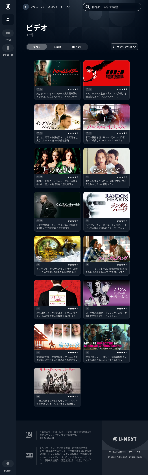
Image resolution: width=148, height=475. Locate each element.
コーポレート (134, 451)
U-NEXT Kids (135, 456)
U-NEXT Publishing (117, 456)
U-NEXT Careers (117, 451)
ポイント (77, 47)
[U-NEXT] (8, 7)
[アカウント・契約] (8, 19)
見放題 (57, 47)
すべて (36, 47)
